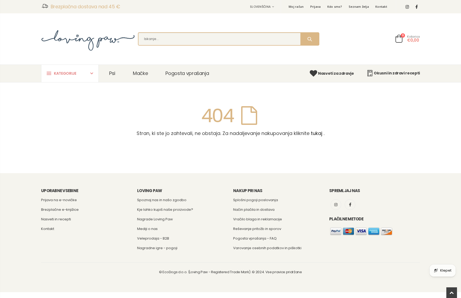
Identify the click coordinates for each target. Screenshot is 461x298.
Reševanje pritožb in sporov (257, 228)
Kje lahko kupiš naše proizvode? (165, 209)
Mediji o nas (147, 228)
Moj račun (296, 7)
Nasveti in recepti (56, 219)
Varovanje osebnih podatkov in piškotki (267, 248)
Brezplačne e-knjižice (60, 209)
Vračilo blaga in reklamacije (257, 219)
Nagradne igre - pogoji (157, 248)
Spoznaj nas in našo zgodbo (161, 199)
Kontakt (381, 7)
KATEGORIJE (65, 73)
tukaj (316, 133)
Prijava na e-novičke (59, 199)
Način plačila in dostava (254, 209)
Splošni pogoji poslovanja (255, 199)
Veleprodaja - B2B (153, 238)
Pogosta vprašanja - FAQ (255, 238)
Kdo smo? (334, 7)
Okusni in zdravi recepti (397, 73)
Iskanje (309, 39)
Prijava (315, 7)
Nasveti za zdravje (336, 73)
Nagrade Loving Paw (155, 219)
